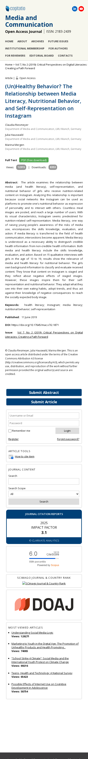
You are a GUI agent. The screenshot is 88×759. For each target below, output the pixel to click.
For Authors (58, 48)
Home (9, 41)
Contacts (65, 55)
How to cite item (24, 456)
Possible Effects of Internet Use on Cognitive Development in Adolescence (38, 686)
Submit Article (44, 401)
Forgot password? (68, 439)
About (22, 41)
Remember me (21, 430)
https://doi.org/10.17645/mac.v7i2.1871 (35, 325)
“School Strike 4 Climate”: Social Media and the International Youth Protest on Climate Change (40, 660)
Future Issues (58, 41)
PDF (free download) (33, 160)
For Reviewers (15, 55)
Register (13, 439)
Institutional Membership (24, 48)
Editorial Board (41, 55)
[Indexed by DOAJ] (44, 605)
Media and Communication (29, 21)
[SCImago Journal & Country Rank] (44, 583)
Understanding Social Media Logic (32, 632)
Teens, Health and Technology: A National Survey (41, 673)
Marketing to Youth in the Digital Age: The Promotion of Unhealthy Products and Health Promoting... (45, 645)
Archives (37, 41)
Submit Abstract (44, 392)
